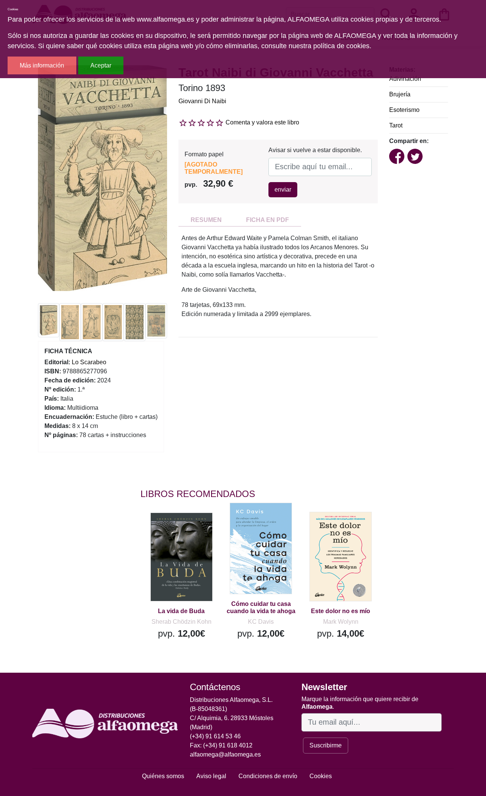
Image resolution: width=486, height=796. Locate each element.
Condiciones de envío (267, 776)
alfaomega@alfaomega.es (225, 754)
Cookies (320, 776)
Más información (42, 65)
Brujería (399, 94)
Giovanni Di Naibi (202, 101)
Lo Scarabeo (89, 362)
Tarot (395, 125)
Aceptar (100, 65)
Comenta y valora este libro (262, 122)
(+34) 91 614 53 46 (215, 736)
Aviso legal (211, 776)
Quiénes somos (163, 776)
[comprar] (187, 529)
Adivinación (405, 79)
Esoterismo (404, 110)
